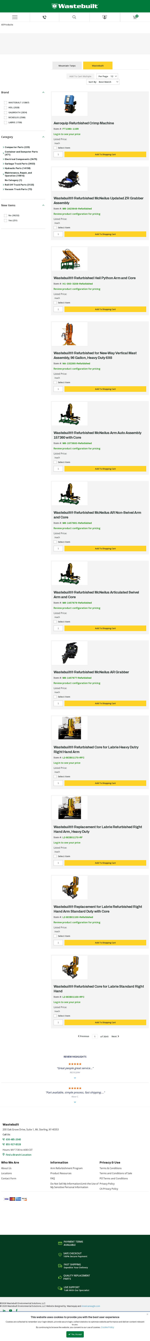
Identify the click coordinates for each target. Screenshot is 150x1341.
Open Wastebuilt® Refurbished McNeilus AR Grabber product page (69, 653)
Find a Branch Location (18, 1154)
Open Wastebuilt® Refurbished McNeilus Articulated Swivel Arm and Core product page (69, 573)
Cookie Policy (107, 1327)
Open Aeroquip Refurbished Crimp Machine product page (69, 104)
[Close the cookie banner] (147, 1314)
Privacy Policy (107, 1183)
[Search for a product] (74, 17)
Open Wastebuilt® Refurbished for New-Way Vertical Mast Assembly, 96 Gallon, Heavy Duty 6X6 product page (69, 334)
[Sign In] (105, 17)
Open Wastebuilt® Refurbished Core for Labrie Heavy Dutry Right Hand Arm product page (69, 728)
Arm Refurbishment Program (66, 1168)
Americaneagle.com (90, 1306)
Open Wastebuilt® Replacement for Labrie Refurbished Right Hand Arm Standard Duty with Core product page (69, 887)
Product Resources (60, 1173)
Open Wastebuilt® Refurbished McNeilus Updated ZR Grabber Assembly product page (69, 179)
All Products (7, 25)
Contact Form (8, 1178)
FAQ (52, 1178)
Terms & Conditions (111, 1168)
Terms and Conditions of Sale (116, 1173)
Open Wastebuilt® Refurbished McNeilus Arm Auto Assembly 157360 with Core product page (69, 414)
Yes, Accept (76, 1334)
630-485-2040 (13, 1139)
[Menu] (15, 17)
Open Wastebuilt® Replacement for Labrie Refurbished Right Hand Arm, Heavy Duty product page (69, 808)
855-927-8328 (13, 1144)
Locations (6, 1173)
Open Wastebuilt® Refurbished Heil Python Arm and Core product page (69, 259)
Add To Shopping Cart (105, 154)
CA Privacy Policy (109, 1188)
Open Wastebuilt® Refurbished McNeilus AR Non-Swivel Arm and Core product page (69, 493)
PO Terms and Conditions (114, 1178)
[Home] (75, 6)
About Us (6, 1168)
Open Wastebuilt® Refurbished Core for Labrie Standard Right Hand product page (69, 967)
